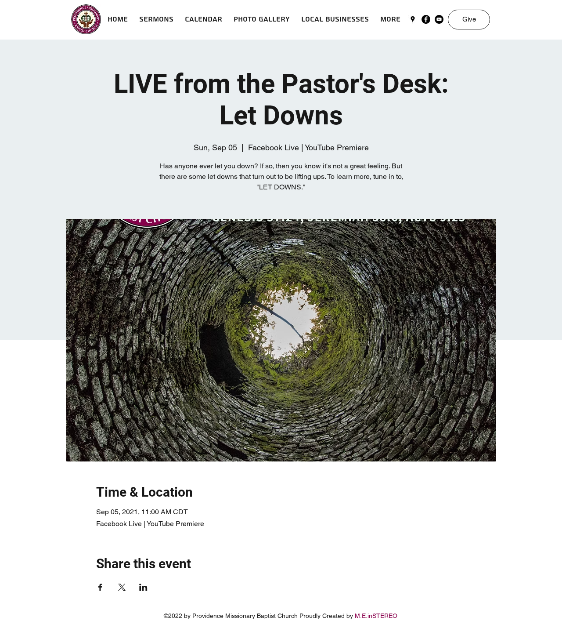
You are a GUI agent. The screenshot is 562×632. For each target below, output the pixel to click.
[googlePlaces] (412, 19)
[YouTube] (439, 19)
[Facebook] (426, 19)
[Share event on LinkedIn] (143, 587)
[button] (156, 19)
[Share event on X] (122, 587)
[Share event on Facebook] (100, 587)
